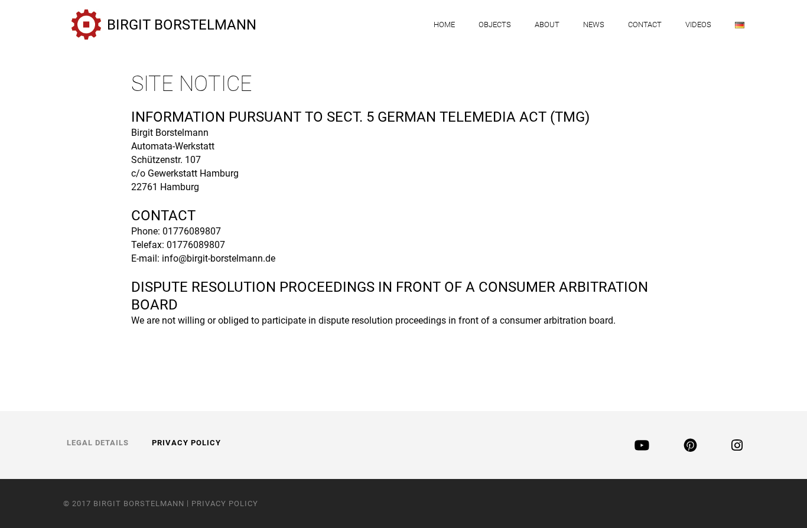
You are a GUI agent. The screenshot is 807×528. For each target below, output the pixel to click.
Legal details (98, 442)
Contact (645, 24)
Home (444, 24)
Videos (698, 24)
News (593, 24)
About (547, 24)
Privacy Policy (186, 442)
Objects (495, 24)
